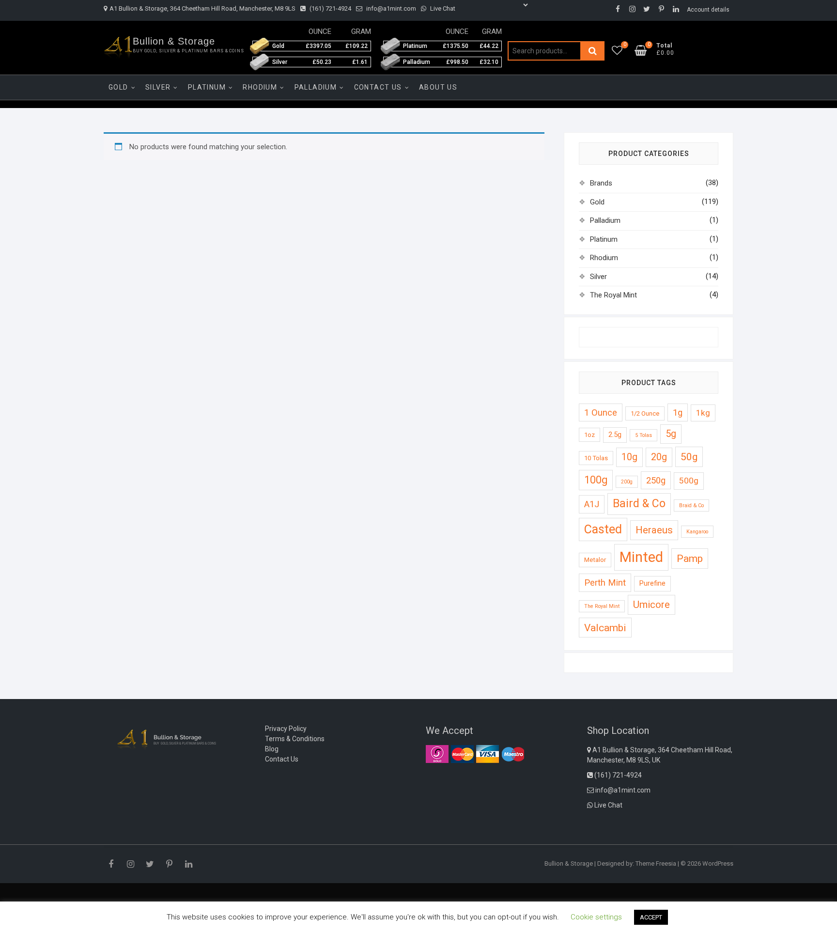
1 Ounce (600, 412)
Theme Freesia (656, 863)
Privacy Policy (286, 728)
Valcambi (605, 628)
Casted (603, 529)
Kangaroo (697, 532)
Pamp (690, 558)
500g (688, 480)
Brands (601, 183)
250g (656, 480)
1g (677, 412)
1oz (589, 434)
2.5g (614, 434)
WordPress (717, 863)
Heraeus (654, 530)
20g (659, 457)
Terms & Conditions (295, 739)
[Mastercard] (462, 754)
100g (595, 480)
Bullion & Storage (174, 41)
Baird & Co (639, 503)
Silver (157, 87)
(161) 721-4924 (329, 8)
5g (671, 433)
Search (592, 51)
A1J (591, 504)
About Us (438, 87)
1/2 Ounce (645, 413)
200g (627, 482)
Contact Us (378, 87)
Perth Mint (605, 582)
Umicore (651, 604)
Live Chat (442, 8)
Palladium (315, 87)
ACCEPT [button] (651, 917)
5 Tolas (643, 435)
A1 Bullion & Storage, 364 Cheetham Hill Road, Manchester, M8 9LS (202, 8)
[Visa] (487, 754)
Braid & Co (691, 505)
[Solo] (437, 754)
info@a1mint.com (390, 8)
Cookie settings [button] (596, 917)
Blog (272, 749)
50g (689, 457)
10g (629, 457)
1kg (703, 413)
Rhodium (260, 87)
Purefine (652, 583)
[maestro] (512, 754)
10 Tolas (596, 458)
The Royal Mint (613, 295)
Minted (641, 557)
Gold (118, 87)
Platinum (207, 87)
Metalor (595, 559)
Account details (708, 9)
